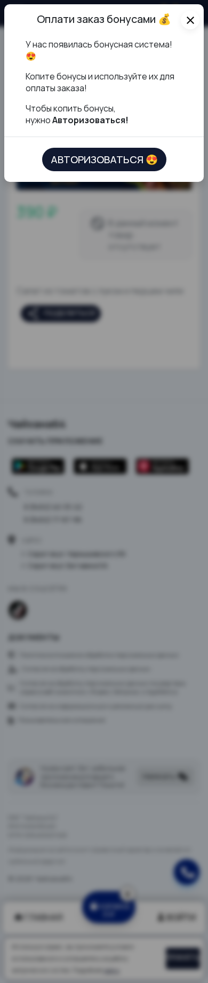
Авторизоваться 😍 (104, 159)
